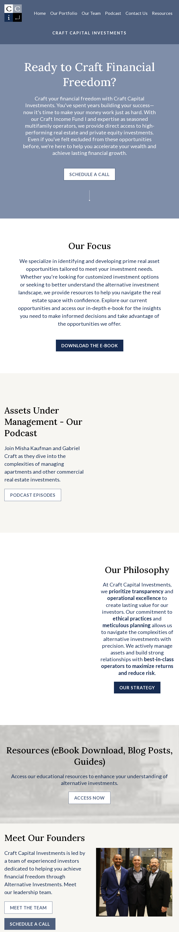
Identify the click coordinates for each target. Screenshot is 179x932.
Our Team (91, 13)
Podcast (113, 13)
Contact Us (137, 13)
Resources (162, 13)
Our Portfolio (63, 13)
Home (40, 13)
